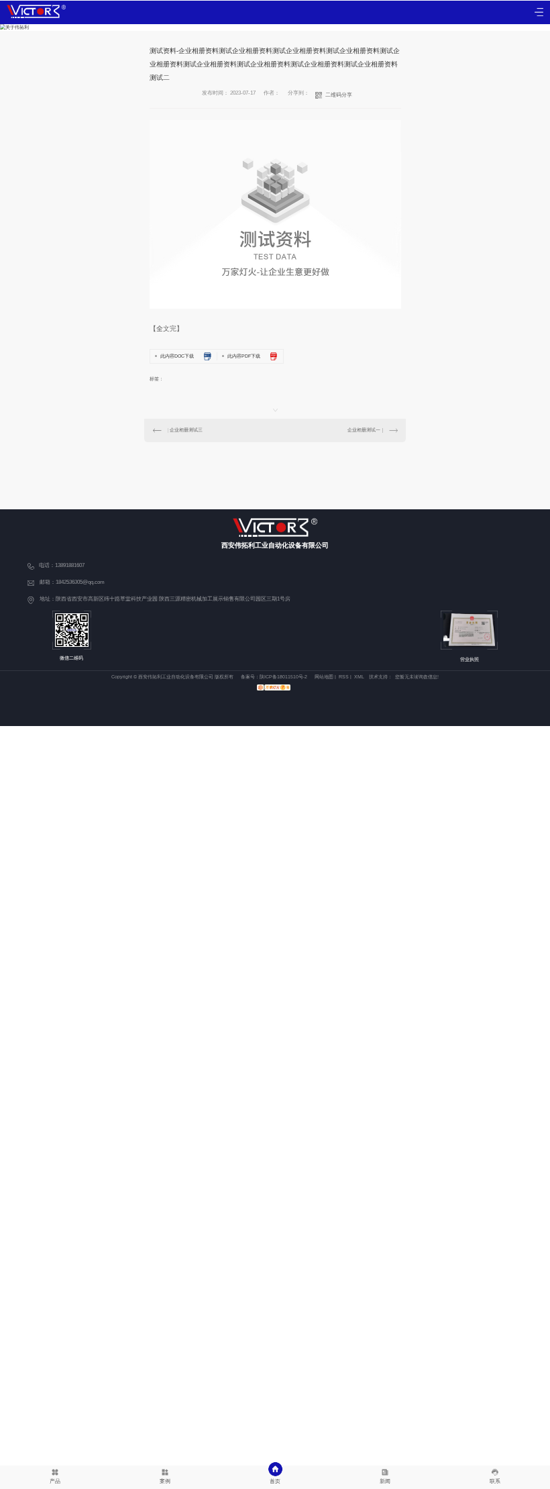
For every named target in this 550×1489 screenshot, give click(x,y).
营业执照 (469, 659)
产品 (55, 1481)
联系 (495, 1481)
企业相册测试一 (363, 429)
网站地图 (324, 676)
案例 (165, 1481)
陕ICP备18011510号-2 (283, 676)
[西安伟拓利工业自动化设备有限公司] (36, 11)
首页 (275, 1481)
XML (359, 676)
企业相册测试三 (186, 429)
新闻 (385, 1481)
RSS (344, 676)
